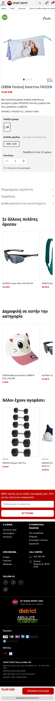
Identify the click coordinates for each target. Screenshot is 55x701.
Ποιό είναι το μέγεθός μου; (34, 137)
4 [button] (31, 79)
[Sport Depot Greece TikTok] (5, 589)
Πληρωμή (33, 536)
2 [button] (26, 79)
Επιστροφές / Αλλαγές (38, 540)
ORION (5, 459)
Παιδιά (12, 8)
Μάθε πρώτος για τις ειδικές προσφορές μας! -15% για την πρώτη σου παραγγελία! (27, 496)
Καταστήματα (8, 533)
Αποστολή (7, 537)
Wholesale (7, 564)
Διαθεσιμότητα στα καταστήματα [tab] (23, 203)
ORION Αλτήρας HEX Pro (14, 463)
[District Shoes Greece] (27, 610)
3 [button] (28, 79)
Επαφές (6, 557)
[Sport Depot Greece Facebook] (13, 582)
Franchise (7, 561)
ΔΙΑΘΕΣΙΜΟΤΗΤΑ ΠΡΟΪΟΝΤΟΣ (27, 698)
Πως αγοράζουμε (36, 533)
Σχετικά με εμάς (9, 530)
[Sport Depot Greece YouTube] (20, 582)
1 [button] (23, 79)
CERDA (6, 87)
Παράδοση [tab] (8, 196)
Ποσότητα (8, 155)
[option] (27, 48)
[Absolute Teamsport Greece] (27, 619)
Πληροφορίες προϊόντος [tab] (17, 189)
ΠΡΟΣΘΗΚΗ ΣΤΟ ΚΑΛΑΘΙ (38, 691)
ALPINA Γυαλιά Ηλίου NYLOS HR (17, 283)
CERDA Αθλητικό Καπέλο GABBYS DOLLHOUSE (18, 377)
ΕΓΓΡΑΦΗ (27, 513)
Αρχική (3, 8)
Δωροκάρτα (34, 544)
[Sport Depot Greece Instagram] (5, 582)
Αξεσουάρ (21, 8)
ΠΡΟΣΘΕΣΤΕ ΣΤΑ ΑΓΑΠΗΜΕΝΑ (18, 168)
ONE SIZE (11, 144)
